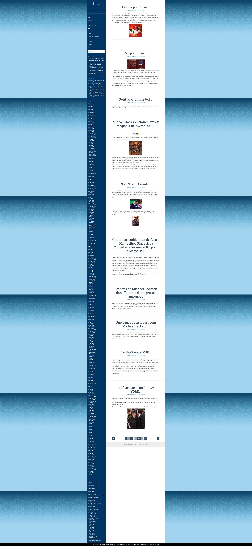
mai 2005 (91, 434)
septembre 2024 (92, 137)
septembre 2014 (92, 316)
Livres (89, 33)
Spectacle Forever (93, 536)
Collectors (90, 30)
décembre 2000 (92, 468)
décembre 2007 (92, 396)
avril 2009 (91, 386)
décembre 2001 (92, 456)
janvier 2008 (91, 395)
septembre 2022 (92, 173)
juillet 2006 (91, 422)
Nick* (90, 525)
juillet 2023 (91, 158)
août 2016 (91, 282)
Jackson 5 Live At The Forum (95, 503)
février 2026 (91, 112)
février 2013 (91, 344)
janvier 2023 (91, 167)
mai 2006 (91, 425)
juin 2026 (91, 106)
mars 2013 (91, 343)
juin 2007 (91, 405)
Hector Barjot (92, 500)
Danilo (90, 493)
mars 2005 (91, 437)
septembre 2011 (92, 370)
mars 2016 (91, 289)
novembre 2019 (92, 224)
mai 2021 (91, 197)
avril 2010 (91, 380)
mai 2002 (91, 453)
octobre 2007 (92, 399)
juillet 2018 (91, 247)
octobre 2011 (92, 368)
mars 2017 (91, 271)
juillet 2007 (91, 404)
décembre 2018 (92, 240)
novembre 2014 (92, 313)
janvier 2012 (91, 364)
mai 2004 (91, 438)
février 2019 (91, 237)
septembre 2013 (92, 334)
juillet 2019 (91, 230)
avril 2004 (91, 440)
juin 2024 (91, 142)
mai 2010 (91, 379)
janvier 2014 (91, 328)
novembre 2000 (92, 469)
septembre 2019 (92, 227)
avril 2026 (91, 109)
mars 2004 (91, 441)
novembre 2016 (92, 277)
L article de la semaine (93, 509)
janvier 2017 (91, 274)
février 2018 (91, 255)
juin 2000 (91, 474)
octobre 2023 (92, 154)
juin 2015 (91, 303)
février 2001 (91, 465)
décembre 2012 (92, 347)
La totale (91, 512)
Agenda (89, 17)
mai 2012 (91, 358)
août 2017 (91, 264)
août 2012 (91, 353)
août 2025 (91, 121)
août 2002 (91, 450)
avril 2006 (91, 426)
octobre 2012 (92, 350)
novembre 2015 (92, 295)
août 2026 (91, 103)
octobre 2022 (92, 172)
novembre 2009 (92, 383)
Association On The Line (94, 485)
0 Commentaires (141, 10)
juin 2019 (91, 231)
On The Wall (91, 530)
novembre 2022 (92, 170)
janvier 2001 (91, 466)
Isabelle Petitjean (92, 501)
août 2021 (91, 192)
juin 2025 (91, 124)
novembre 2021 (92, 188)
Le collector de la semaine (94, 513)
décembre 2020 (92, 204)
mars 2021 (91, 200)
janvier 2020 (91, 221)
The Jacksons (92, 537)
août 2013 (91, 335)
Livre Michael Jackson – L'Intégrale (96, 516)
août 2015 (91, 300)
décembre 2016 (92, 276)
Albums (89, 22)
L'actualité (91, 510)
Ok (158, 544)
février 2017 (91, 273)
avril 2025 (91, 127)
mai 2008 (91, 389)
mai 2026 (91, 108)
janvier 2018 (91, 256)
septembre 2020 (92, 209)
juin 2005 (91, 432)
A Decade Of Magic (93, 481)
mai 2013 (91, 340)
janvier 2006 (91, 431)
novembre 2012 (92, 349)
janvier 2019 (91, 239)
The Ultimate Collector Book (95, 540)
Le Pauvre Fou (92, 515)
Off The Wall (91, 528)
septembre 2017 (92, 262)
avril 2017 (91, 270)
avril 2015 (91, 306)
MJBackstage (92, 522)
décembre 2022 (92, 169)
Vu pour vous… (136, 53)
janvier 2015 (91, 310)
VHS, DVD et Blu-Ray (92, 25)
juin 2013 (91, 338)
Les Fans (90, 44)
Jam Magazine (92, 504)
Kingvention (91, 507)
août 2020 (91, 210)
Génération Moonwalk (93, 497)
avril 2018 (91, 252)
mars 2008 (91, 392)
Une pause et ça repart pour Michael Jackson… (136, 324)
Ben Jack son (92, 487)
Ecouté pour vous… (136, 7)
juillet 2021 (91, 194)
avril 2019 (91, 234)
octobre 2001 (92, 457)
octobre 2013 (92, 332)
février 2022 (91, 183)
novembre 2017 (92, 259)
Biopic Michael (92, 488)
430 (131, 438)
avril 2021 (91, 198)
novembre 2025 (92, 116)
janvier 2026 (91, 114)
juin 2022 (91, 178)
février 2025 (91, 130)
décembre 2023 (92, 151)
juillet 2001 (91, 459)
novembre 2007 (92, 398)
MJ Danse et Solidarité (94, 518)
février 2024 (91, 148)
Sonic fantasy (92, 534)
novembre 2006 (92, 416)
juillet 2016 (91, 283)
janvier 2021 (91, 203)
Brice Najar (91, 491)
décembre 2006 (92, 414)
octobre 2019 (92, 225)
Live (89, 28)
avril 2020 (91, 216)
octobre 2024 (92, 136)
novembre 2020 (92, 206)
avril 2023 (91, 163)
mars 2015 (91, 307)
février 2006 (91, 429)
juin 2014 (91, 320)
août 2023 (91, 157)
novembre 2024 (92, 134)
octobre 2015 (92, 297)
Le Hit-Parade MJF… (136, 352)
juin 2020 (91, 213)
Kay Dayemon (92, 506)
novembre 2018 (92, 242)
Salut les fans (92, 533)
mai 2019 (91, 233)
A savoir (91, 482)
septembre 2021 (92, 191)
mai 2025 (91, 125)
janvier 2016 (91, 292)
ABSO (90, 484)
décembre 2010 (92, 371)
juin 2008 (91, 387)
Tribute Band (92, 542)
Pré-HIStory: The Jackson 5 (93, 36)
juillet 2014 (91, 319)
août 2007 (91, 402)
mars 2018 (91, 253)
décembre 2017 (92, 258)
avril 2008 (91, 390)
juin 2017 (91, 267)
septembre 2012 (92, 352)
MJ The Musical (92, 521)
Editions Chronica (92, 494)
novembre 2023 (92, 152)
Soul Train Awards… (136, 184)
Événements (90, 20)
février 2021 (91, 201)
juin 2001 (91, 460)
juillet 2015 (91, 301)
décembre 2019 (92, 222)
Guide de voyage (92, 498)
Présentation (91, 14)
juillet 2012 (91, 355)
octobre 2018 (92, 243)
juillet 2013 (91, 337)
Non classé (91, 527)
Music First (91, 524)
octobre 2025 (92, 118)
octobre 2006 (92, 417)
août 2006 (91, 420)
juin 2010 (91, 377)
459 (145, 438)
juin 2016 (91, 285)
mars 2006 (91, 428)
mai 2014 (91, 322)
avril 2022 (91, 180)
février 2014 (91, 326)
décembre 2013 (92, 329)
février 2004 (91, 443)
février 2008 (91, 393)
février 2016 (91, 291)
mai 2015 (91, 304)
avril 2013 (91, 341)
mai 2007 (91, 407)
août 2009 (91, 384)
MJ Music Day (92, 519)
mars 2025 (91, 128)
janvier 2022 (91, 185)
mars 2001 (91, 463)
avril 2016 (91, 288)
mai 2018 (91, 251)
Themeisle (146, 444)
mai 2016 (91, 286)
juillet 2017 (91, 265)
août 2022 (91, 175)
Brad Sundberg (92, 490)
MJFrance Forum (91, 47)
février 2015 (91, 309)
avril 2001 (91, 462)
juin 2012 (91, 356)
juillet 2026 (91, 105)
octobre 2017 (92, 261)
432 (139, 438)
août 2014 (91, 317)
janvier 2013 (91, 346)
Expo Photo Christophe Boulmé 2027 (96, 495)
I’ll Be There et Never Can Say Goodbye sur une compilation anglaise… (95, 65)
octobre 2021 (92, 189)
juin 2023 (91, 160)
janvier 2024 (91, 149)
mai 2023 (91, 161)
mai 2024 (91, 143)
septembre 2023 (92, 155)
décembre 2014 (92, 311)
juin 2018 (91, 249)
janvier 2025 (91, 131)
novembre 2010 (92, 373)
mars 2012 (91, 361)
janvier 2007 (91, 413)
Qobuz (90, 531)
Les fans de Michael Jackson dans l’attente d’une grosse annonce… (136, 292)
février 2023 (91, 166)
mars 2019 (91, 236)
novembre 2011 (92, 367)
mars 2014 (91, 325)
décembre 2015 (92, 294)
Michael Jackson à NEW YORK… (136, 390)
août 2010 (91, 376)
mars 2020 (91, 218)
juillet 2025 (91, 122)
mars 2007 (91, 410)
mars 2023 (91, 164)
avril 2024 (91, 145)
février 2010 (91, 382)
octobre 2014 (92, 315)
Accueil (89, 12)
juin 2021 (91, 195)
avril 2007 (91, 408)
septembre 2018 (92, 245)
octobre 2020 (92, 207)
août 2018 (91, 246)
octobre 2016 (92, 279)
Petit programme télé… (135, 99)
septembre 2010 (92, 374)
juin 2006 (91, 423)
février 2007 (91, 411)
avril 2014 (91, 323)
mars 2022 (91, 182)
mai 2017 (91, 268)
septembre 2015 (92, 298)
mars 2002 (91, 454)
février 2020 (91, 219)
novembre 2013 (92, 331)
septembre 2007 (92, 401)
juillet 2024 (91, 140)
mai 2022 (91, 179)
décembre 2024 (92, 133)
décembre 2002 (92, 444)
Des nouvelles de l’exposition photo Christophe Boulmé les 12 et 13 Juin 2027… (96, 60)
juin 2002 (91, 451)
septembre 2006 (92, 419)
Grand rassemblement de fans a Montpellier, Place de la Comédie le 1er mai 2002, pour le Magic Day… (135, 245)
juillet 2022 (91, 176)
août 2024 (91, 139)
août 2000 (91, 471)
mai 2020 (91, 215)
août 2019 (91, 228)
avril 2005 (91, 435)
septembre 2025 (92, 119)
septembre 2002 (92, 448)
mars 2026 (91, 111)
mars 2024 (91, 146)
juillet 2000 (91, 472)
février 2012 (91, 362)
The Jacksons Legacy (93, 539)
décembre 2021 (92, 186)
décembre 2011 (92, 365)
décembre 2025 (92, 115)
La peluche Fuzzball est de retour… (96, 70)
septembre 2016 (92, 280)
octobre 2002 (92, 447)
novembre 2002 (92, 446)
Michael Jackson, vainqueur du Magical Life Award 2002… (136, 124)
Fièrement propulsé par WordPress (130, 444)
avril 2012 (91, 359)
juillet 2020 (91, 212)
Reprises (90, 41)
